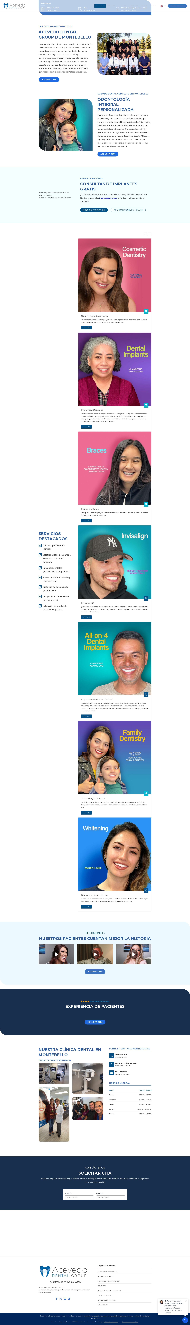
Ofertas (144, 6)
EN (165, 6)
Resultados (133, 6)
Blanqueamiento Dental (94, 895)
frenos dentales (90, 509)
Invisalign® (87, 603)
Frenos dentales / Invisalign (109, 1281)
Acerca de (122, 6)
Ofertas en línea (104, 1295)
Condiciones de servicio (130, 1322)
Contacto (154, 6)
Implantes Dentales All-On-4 (97, 699)
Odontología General (93, 798)
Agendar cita (49, 80)
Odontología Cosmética (140, 122)
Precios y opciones (94, 210)
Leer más (86, 327)
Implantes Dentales (92, 410)
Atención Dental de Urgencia (109, 1290)
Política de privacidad (91, 1316)
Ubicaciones (100, 6)
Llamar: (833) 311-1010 (177, 6)
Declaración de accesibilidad (108, 1316)
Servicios (111, 6)
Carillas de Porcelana (107, 1300)
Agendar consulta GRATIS (128, 210)
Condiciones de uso (126, 1316)
